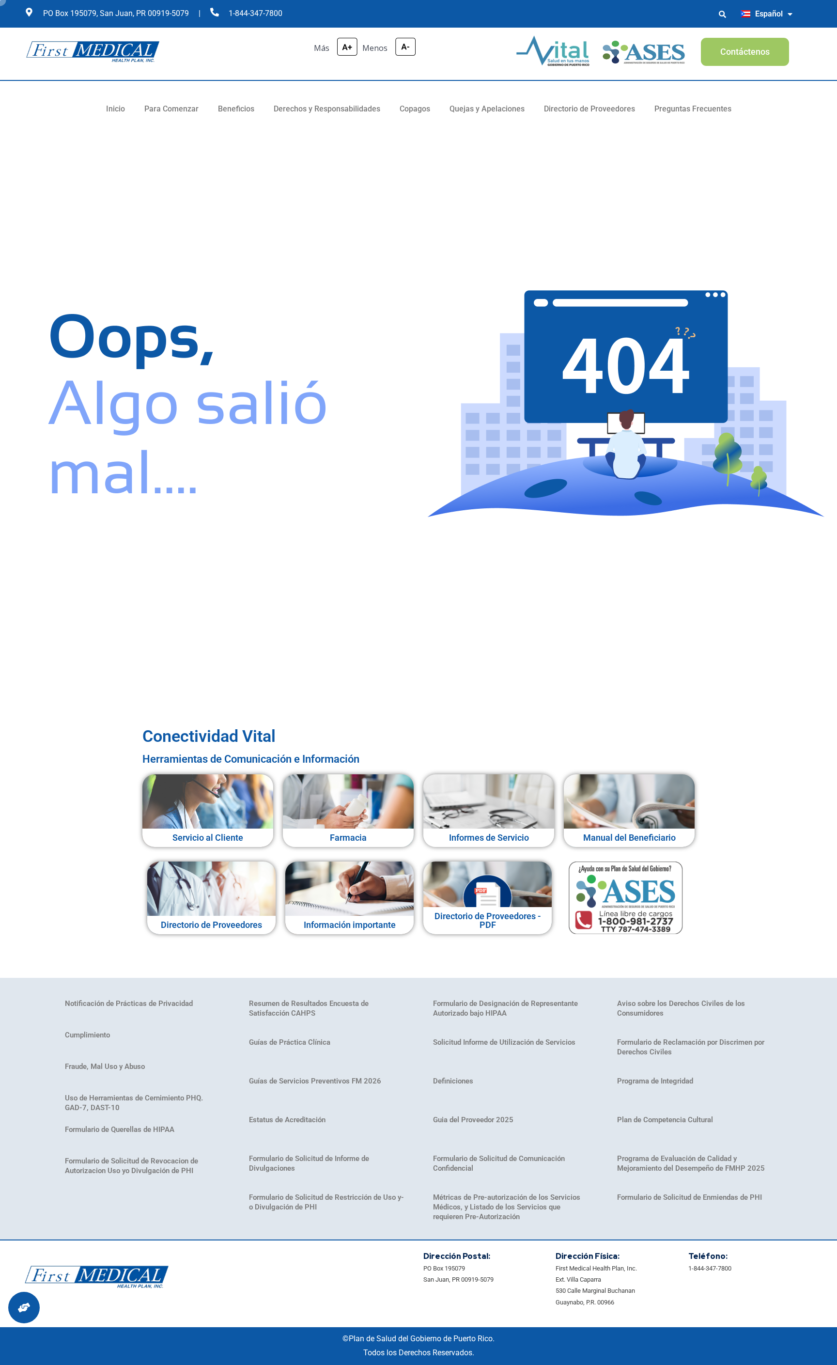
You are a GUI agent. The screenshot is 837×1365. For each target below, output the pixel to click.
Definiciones (453, 1081)
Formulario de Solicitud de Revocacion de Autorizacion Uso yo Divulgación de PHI (131, 1166)
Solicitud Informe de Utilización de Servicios (504, 1042)
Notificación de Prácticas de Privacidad (129, 1003)
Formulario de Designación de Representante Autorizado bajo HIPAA (505, 1008)
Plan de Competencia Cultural (665, 1119)
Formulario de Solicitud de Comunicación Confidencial (499, 1163)
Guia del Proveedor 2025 (473, 1119)
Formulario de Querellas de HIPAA (119, 1129)
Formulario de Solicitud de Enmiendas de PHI (689, 1197)
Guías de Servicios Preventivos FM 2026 (315, 1081)
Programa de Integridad (655, 1081)
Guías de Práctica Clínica (289, 1042)
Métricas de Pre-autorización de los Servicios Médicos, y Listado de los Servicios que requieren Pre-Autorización (506, 1207)
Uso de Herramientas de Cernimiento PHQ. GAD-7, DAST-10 (134, 1103)
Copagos (415, 108)
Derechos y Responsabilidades (327, 108)
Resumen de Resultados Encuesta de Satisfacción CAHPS (309, 1008)
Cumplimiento (87, 1035)
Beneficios (236, 108)
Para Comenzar (171, 108)
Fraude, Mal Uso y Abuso (105, 1066)
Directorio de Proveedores (589, 108)
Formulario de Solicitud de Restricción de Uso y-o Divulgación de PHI (326, 1202)
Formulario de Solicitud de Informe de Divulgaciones (309, 1163)
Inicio (115, 108)
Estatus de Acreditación (287, 1119)
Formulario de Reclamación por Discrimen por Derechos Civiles (690, 1047)
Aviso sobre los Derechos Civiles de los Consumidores (681, 1008)
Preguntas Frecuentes (692, 108)
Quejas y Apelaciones (487, 108)
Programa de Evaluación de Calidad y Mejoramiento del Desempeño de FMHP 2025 (691, 1163)
